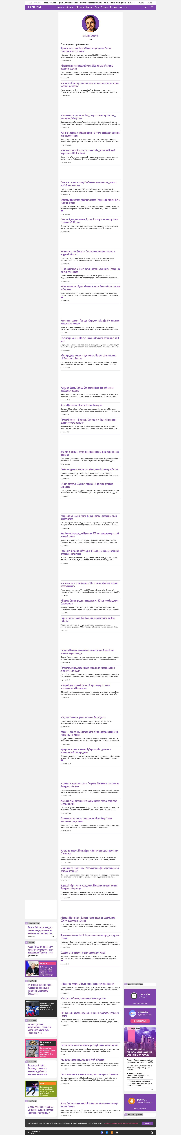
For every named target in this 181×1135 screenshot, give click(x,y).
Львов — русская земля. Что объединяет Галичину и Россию (89, 469)
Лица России (101, 7)
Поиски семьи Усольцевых (115, 3)
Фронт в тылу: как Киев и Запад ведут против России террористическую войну (86, 49)
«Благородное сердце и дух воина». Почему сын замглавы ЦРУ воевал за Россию (88, 356)
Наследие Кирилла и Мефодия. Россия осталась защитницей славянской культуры (90, 552)
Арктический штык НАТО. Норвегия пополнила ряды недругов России (90, 936)
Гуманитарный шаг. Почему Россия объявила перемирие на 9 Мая (90, 339)
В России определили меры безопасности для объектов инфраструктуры (47, 971)
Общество (43, 963)
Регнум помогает (118, 7)
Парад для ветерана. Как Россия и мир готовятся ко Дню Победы (88, 619)
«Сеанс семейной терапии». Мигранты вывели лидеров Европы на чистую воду (41, 1109)
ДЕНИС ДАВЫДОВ (33, 956)
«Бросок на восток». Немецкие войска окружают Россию (87, 984)
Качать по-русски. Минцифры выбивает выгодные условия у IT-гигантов (89, 851)
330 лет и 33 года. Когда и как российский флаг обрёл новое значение (90, 453)
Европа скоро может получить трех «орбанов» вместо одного (89, 1045)
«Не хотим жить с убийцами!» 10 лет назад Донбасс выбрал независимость (89, 584)
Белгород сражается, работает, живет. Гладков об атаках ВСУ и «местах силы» (90, 201)
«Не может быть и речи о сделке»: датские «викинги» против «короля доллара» (90, 84)
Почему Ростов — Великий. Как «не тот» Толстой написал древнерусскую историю (88, 421)
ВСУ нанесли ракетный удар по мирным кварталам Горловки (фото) (90, 1014)
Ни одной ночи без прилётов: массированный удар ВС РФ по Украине (139, 1051)
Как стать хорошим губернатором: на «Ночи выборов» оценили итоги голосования (90, 134)
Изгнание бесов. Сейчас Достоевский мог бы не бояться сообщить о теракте (87, 389)
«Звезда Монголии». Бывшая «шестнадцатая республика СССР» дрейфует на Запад (88, 919)
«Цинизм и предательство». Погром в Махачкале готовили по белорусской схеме (90, 784)
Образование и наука (45, 1043)
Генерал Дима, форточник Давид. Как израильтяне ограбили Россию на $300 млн (89, 220)
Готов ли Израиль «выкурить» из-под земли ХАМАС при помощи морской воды (87, 651)
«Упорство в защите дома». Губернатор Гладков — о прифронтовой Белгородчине (86, 750)
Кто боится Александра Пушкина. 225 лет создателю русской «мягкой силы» (90, 534)
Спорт (42, 1083)
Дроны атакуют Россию (68, 3)
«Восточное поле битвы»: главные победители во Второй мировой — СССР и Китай (88, 151)
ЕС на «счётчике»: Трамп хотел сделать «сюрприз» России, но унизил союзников (90, 270)
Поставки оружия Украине (90, 3)
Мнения (80, 7)
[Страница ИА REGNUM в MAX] (102, 1132)
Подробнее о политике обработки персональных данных (121, 1123)
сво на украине (134, 1028)
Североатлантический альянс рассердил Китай (83, 952)
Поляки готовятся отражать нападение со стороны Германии (89, 1074)
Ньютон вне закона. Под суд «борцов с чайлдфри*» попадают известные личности (90, 321)
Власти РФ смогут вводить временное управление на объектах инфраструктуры (40, 930)
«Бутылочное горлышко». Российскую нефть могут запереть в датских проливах (90, 869)
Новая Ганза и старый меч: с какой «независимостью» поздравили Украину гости (40, 949)
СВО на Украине (50, 3)
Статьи (69, 7)
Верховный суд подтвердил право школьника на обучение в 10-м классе (47, 1052)
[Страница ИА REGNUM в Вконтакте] (107, 1132)
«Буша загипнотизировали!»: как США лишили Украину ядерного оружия (87, 67)
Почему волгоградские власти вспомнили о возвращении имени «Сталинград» (88, 669)
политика (32, 981)
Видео (89, 7)
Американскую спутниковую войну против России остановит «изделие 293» (89, 802)
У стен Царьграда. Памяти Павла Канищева (81, 405)
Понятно (147, 1123)
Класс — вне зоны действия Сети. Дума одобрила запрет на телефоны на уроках (89, 733)
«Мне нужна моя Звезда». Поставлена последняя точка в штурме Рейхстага (88, 252)
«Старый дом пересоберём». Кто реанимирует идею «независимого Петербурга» (85, 686)
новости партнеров (135, 984)
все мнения (50, 956)
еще (152, 1089)
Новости (60, 7)
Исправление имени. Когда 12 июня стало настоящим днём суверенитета (89, 517)
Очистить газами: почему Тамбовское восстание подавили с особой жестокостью (89, 183)
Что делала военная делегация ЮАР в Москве (82, 1059)
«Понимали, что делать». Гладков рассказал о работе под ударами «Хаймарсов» (88, 116)
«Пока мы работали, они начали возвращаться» (83, 998)
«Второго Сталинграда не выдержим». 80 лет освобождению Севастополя (89, 601)
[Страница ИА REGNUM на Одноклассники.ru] (112, 1132)
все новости (31, 936)
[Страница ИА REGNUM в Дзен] (117, 1132)
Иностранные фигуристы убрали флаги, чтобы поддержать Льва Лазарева (47, 1091)
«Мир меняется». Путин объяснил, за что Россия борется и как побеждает (90, 287)
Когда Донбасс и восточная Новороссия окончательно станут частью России (89, 1104)
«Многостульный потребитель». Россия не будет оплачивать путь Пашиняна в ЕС (39, 1028)
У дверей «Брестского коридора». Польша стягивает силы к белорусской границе (89, 886)
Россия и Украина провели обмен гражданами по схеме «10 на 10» (47, 1007)
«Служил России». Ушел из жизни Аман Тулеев (83, 717)
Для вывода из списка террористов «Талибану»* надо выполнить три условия (86, 819)
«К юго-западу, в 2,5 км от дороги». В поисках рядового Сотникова (87, 485)
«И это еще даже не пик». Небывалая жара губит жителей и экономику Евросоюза (40, 989)
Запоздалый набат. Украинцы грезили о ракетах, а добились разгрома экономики (37, 1070)
